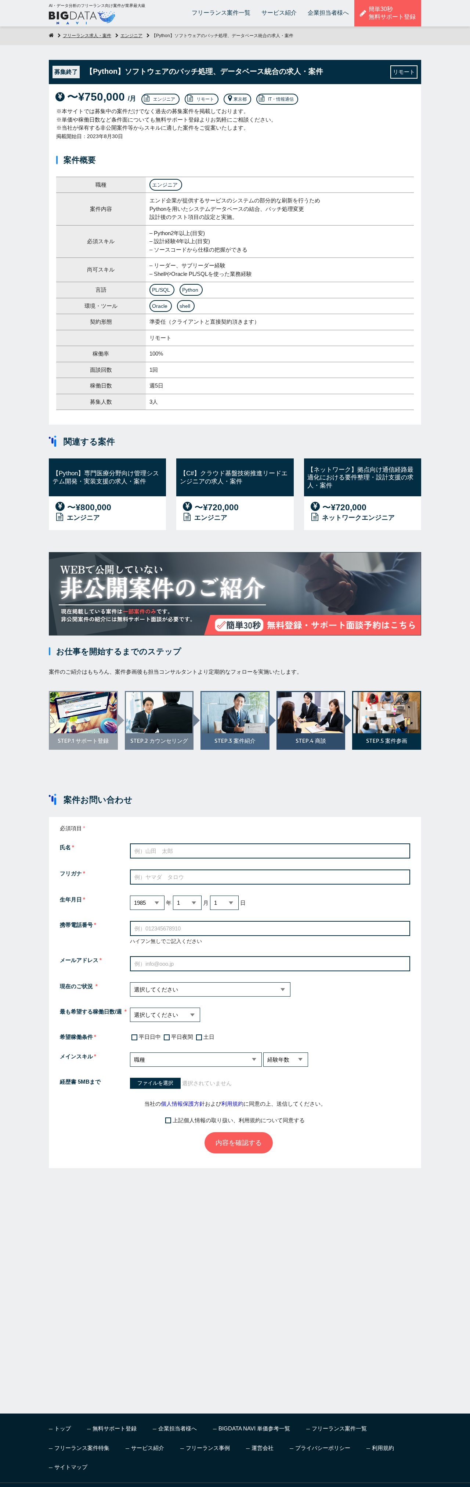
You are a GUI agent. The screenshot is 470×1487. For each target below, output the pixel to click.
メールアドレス (79, 960)
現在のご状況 (77, 986)
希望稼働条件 (76, 1037)
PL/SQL (161, 290)
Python (190, 290)
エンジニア (131, 35)
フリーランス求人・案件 (87, 35)
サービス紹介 (279, 13)
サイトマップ (70, 1467)
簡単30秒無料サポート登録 (392, 13)
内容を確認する (239, 1142)
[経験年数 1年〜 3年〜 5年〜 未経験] (285, 1059)
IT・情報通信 (281, 99)
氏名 (65, 847)
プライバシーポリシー (322, 1448)
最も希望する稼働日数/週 (91, 1011)
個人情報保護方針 (183, 1104)
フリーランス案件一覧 (221, 13)
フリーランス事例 (208, 1448)
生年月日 (71, 899)
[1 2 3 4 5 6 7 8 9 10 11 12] (187, 903)
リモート (205, 99)
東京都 (240, 99)
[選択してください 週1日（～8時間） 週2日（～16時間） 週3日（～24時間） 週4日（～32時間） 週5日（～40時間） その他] (165, 1015)
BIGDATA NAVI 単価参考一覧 (254, 1428)
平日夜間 (182, 1037)
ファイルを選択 (155, 1083)
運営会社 (263, 1448)
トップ (62, 1428)
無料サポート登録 (115, 1428)
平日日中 (150, 1037)
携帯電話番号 (76, 925)
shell (185, 306)
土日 (208, 1037)
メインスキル (76, 1056)
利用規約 (232, 1104)
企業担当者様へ (328, 13)
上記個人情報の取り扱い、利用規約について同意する (239, 1120)
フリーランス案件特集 (81, 1448)
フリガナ (71, 873)
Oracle (159, 306)
